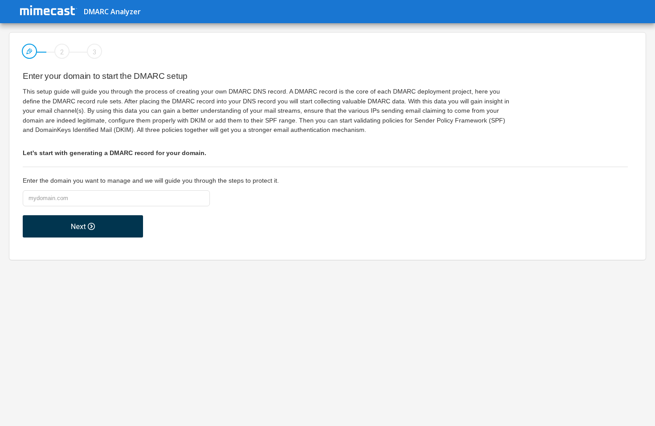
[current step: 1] (30, 54)
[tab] (30, 54)
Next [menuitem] (79, 226)
